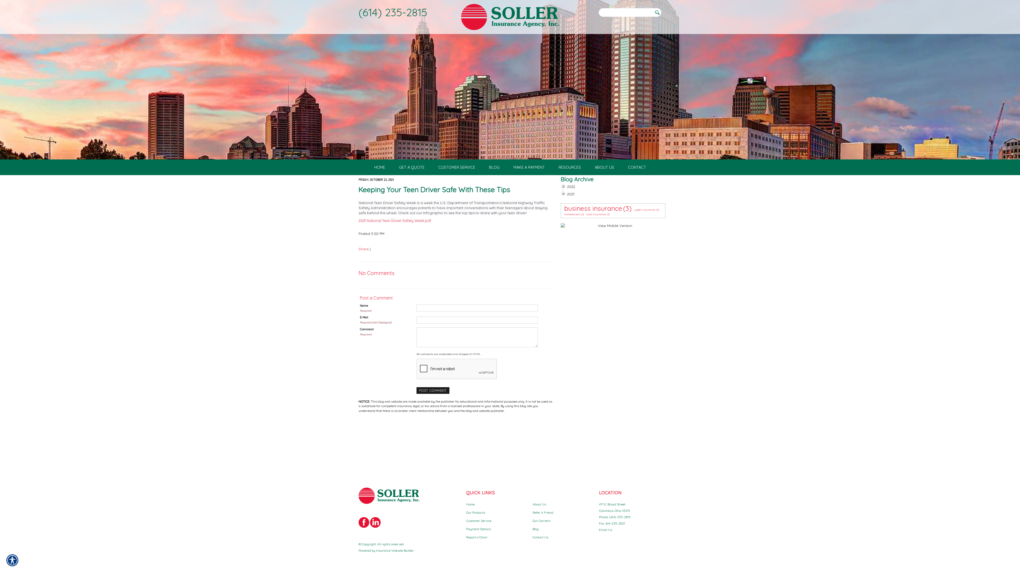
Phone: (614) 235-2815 (615, 517)
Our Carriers (541, 521)
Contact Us (540, 537)
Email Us (605, 530)
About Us (539, 504)
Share (364, 249)
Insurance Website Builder (395, 550)
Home (470, 504)
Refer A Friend (543, 512)
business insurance (593, 208)
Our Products (475, 512)
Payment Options (478, 529)
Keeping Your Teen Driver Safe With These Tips (434, 189)
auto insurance (596, 214)
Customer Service (478, 521)
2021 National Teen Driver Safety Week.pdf (395, 220)
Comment (367, 329)
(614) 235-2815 (393, 12)
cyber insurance (644, 210)
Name (364, 305)
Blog (536, 529)
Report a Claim (476, 537)
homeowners (572, 214)
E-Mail (364, 317)
